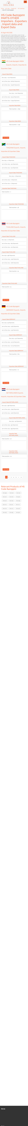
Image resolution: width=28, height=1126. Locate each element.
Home (2, 8)
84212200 (5, 508)
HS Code (7, 8)
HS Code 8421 (21, 8)
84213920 (18, 496)
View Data (6, 137)
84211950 (11, 512)
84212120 (5, 504)
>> (21, 477)
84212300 (11, 496)
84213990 (5, 492)
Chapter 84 (13, 8)
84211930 (5, 512)
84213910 (18, 512)
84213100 (5, 496)
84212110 (18, 504)
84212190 (18, 492)
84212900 (12, 492)
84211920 (18, 508)
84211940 (11, 500)
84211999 (18, 500)
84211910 (11, 504)
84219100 (5, 500)
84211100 (11, 508)
